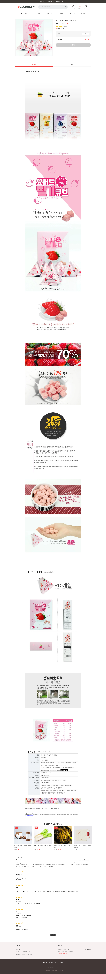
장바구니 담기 (23, 849)
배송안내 (18, 949)
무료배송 (49, 13)
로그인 (73, 8)
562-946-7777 (87, 949)
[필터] (79, 859)
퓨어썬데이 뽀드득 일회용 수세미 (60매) (22, 846)
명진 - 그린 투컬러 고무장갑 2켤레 (42, 845)
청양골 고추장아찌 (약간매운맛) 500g (62, 846)
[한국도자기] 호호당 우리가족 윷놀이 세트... (82, 846)
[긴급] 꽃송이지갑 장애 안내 (23, 951)
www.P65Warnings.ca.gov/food (29, 815)
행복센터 (60, 945)
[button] (59, 26)
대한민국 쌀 (37, 13)
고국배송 (72, 13)
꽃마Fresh (60, 13)
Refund (51, 962)
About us (45, 962)
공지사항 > (18, 945)
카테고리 (25, 13)
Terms (61, 962)
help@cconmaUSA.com (53, 967)
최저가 (83, 13)
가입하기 (80, 8)
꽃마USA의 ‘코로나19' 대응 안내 (24, 954)
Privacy (56, 962)
